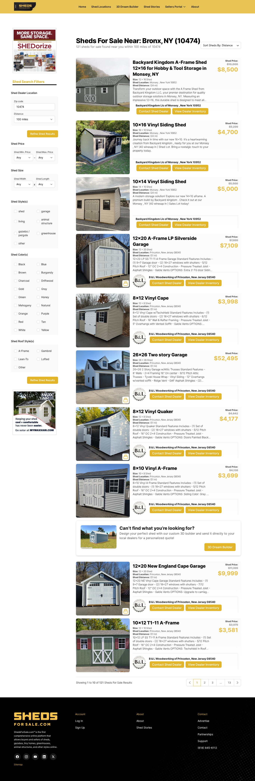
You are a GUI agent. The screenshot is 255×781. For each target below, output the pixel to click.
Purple (45, 313)
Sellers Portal (173, 6)
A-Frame (23, 350)
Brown (22, 272)
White (21, 330)
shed (21, 211)
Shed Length (42, 178)
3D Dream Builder (127, 6)
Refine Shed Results (42, 133)
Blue (43, 264)
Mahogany (24, 305)
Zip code (18, 101)
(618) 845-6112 (207, 747)
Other (21, 367)
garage (45, 211)
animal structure (46, 221)
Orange (23, 313)
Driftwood (47, 280)
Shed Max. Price (44, 152)
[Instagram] (26, 756)
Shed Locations (101, 6)
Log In (79, 720)
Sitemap (18, 764)
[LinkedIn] (44, 756)
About (195, 6)
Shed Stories (152, 6)
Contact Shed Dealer (153, 111)
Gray (44, 288)
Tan (43, 321)
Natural (45, 305)
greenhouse (48, 233)
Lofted (45, 359)
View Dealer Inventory (190, 111)
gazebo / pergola (23, 233)
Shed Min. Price (22, 152)
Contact (202, 727)
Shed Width (20, 178)
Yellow (45, 330)
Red (20, 321)
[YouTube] (35, 756)
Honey (45, 297)
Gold (21, 288)
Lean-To (23, 359)
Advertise (203, 720)
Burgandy (47, 272)
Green (22, 297)
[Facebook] (17, 756)
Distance (18, 113)
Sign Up (80, 727)
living (21, 221)
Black (21, 264)
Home (82, 6)
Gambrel (46, 350)
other (21, 243)
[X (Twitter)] (53, 756)
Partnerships (205, 734)
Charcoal (23, 280)
